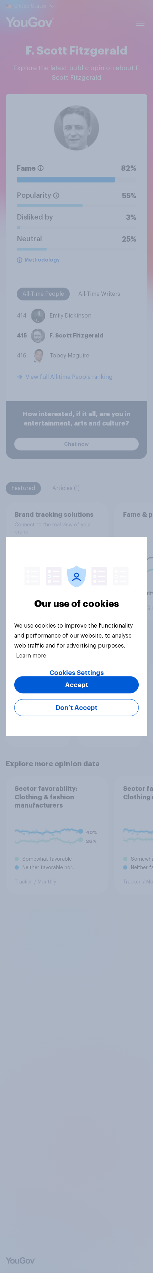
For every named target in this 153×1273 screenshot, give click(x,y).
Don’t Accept (76, 708)
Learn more (31, 656)
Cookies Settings (76, 673)
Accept (76, 685)
